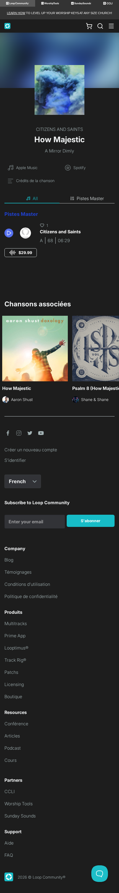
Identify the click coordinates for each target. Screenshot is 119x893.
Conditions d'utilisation (27, 584)
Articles (12, 736)
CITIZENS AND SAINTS (59, 129)
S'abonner (90, 520)
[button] (9, 233)
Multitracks (15, 623)
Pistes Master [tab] (90, 198)
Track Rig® (15, 660)
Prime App (14, 635)
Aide (9, 843)
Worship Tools (18, 803)
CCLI (9, 791)
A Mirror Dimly (59, 151)
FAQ (8, 855)
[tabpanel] (59, 239)
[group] (20, 252)
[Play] (8, 233)
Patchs (11, 672)
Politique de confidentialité (31, 596)
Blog (8, 560)
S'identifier (15, 460)
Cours (10, 760)
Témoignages (18, 572)
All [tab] (35, 198)
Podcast (12, 748)
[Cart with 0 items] (89, 26)
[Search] (100, 26)
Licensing (14, 684)
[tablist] (59, 199)
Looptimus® (16, 648)
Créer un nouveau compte (30, 449)
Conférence (16, 723)
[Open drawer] (111, 26)
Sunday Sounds (20, 816)
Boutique (13, 696)
